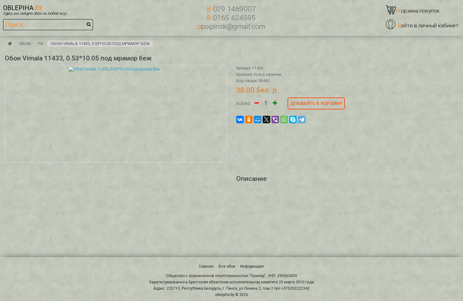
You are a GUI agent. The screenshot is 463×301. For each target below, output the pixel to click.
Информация (252, 266)
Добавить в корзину (316, 103)
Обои (25, 43)
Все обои (227, 266)
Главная (206, 266)
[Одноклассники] (249, 119)
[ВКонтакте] (240, 119)
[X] (266, 119)
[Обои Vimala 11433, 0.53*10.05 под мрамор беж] (116, 114)
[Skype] (293, 119)
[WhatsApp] (284, 119)
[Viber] (275, 119)
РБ (40, 43)
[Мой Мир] (257, 119)
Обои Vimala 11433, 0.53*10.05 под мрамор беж (100, 43)
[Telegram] (302, 119)
